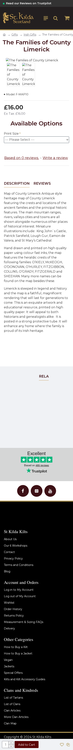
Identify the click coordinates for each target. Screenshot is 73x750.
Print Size (11, 133)
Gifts (14, 34)
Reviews (42, 183)
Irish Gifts (30, 34)
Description (17, 183)
